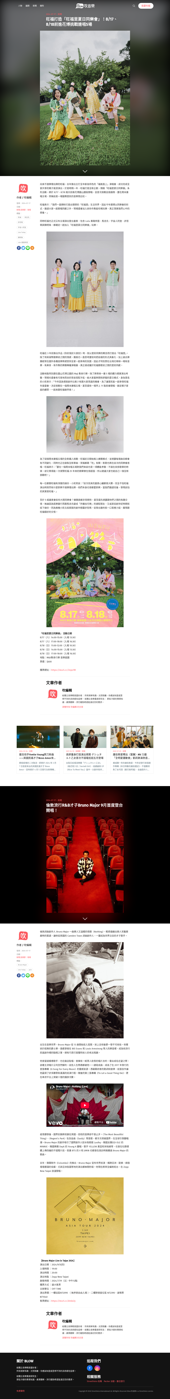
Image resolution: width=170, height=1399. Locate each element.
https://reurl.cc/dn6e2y (63, 1301)
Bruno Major (22, 965)
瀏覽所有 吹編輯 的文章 (72, 707)
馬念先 (27, 217)
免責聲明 (21, 1391)
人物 (20, 6)
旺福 (19, 217)
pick (30, 970)
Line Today (22, 232)
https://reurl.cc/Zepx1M (63, 670)
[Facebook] (19, 248)
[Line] (28, 248)
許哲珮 (20, 222)
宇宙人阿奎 (22, 227)
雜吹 (42, 6)
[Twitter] (23, 248)
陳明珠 (20, 237)
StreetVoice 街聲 (94, 1381)
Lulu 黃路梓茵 (23, 242)
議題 (27, 6)
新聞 (35, 6)
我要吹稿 (145, 5)
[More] (32, 248)
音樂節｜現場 (25, 210)
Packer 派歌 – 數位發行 (114, 1381)
